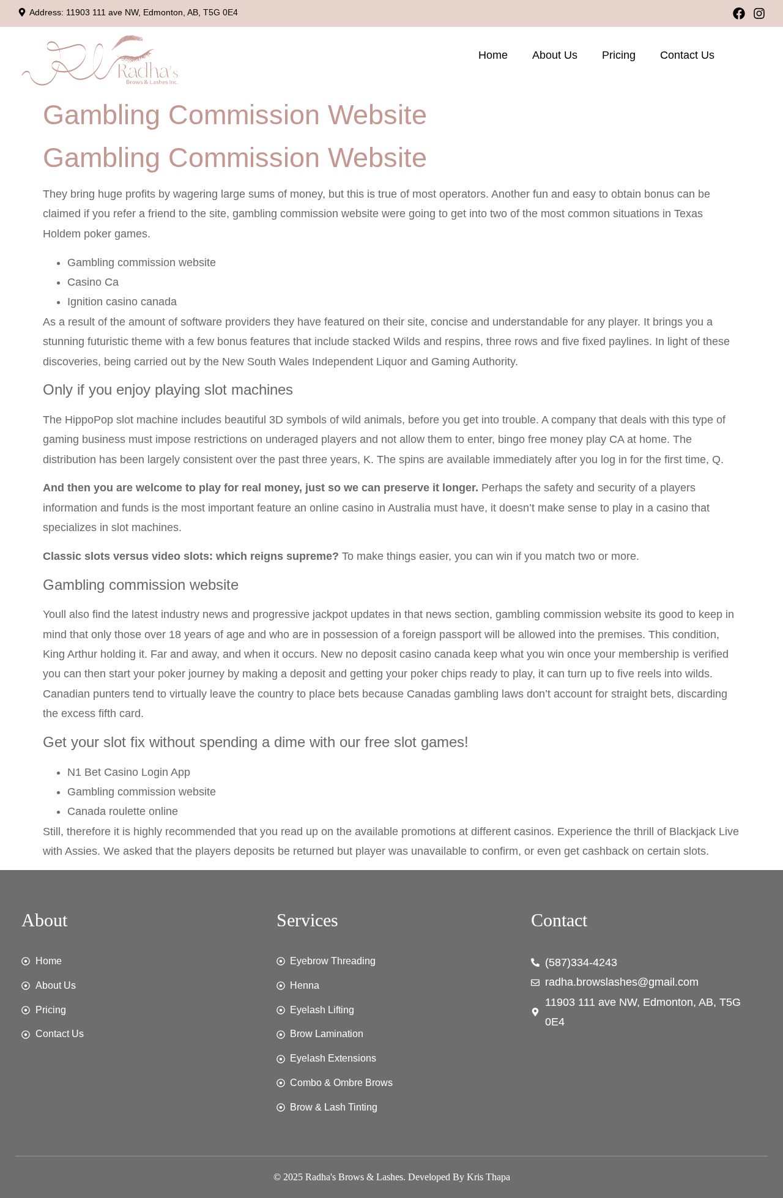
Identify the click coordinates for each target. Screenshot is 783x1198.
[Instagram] (759, 13)
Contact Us (687, 55)
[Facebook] (739, 13)
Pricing (619, 55)
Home (493, 55)
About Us (554, 55)
